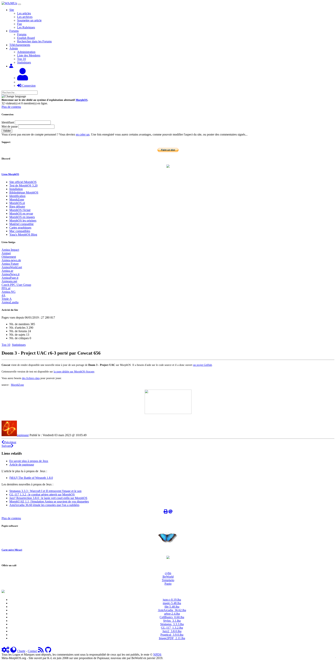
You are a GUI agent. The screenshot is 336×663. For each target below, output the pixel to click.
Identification (17, 196)
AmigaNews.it (10, 274)
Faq (19, 24)
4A (3, 295)
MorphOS (82, 100)
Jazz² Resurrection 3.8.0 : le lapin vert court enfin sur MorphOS (48, 498)
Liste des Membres (28, 55)
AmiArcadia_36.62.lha (172, 610)
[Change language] (14, 96)
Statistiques (24, 62)
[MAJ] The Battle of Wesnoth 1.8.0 (31, 477)
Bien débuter (17, 206)
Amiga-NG (9, 291)
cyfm (168, 573)
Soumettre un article (29, 20)
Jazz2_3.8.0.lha (171, 631)
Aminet (6, 253)
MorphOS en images (22, 217)
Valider (7, 130)
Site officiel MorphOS (23, 182)
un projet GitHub (202, 364)
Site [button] (11, 9)
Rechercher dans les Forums (34, 41)
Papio (168, 583)
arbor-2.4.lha (172, 613)
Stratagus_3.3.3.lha (172, 624)
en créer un (82, 134)
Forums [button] (14, 31)
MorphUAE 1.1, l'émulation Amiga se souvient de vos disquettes (49, 501)
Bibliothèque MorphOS (23, 192)
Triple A (7, 298)
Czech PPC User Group (16, 284)
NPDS (157, 654)
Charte (21, 651)
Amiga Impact (10, 249)
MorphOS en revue (21, 213)
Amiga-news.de (11, 260)
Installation (16, 189)
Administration (26, 52)
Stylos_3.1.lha (172, 620)
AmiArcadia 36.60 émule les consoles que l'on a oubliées (44, 505)
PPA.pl (6, 288)
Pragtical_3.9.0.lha (171, 634)
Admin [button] (13, 48)
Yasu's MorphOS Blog (23, 234)
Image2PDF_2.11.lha (172, 638)
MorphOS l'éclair (20, 210)
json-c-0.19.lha (172, 599)
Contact (32, 651)
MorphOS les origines (22, 220)
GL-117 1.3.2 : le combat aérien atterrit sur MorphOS (42, 494)
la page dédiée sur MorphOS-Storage (74, 371)
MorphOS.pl (17, 203)
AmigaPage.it (10, 277)
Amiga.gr (7, 270)
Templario (168, 580)
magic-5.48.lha (172, 603)
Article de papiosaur (21, 464)
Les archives (24, 16)
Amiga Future (10, 263)
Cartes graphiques (20, 227)
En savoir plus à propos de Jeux (28, 461)
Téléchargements (19, 45)
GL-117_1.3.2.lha (172, 627)
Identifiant (8, 122)
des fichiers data (31, 378)
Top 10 (21, 59)
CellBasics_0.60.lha (172, 617)
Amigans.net (9, 281)
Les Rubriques (26, 27)
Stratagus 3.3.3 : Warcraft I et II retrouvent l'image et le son (45, 491)
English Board (26, 38)
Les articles (24, 13)
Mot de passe (10, 126)
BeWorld (168, 576)
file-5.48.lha (171, 606)
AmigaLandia (10, 302)
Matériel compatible (21, 224)
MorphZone (16, 199)
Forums (21, 34)
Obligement (9, 256)
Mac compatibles (19, 231)
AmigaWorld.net (12, 267)
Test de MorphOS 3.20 (23, 185)
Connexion (28, 85)
